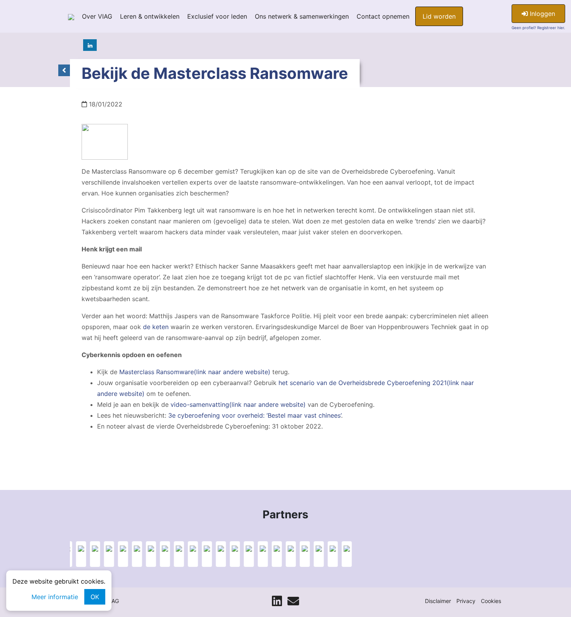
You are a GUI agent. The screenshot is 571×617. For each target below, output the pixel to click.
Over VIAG (97, 16)
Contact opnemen (383, 16)
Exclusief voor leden (217, 16)
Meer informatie (54, 597)
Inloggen (541, 13)
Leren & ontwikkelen (149, 16)
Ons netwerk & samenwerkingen (302, 16)
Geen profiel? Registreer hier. (538, 27)
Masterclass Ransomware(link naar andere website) (194, 372)
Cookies (491, 601)
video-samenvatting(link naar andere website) (238, 404)
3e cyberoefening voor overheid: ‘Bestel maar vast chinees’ (254, 415)
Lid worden (439, 16)
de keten (156, 327)
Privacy (465, 601)
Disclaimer (438, 601)
